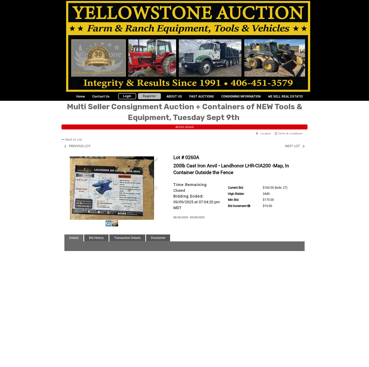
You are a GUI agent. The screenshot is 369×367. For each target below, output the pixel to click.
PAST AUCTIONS (201, 96)
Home (80, 96)
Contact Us (101, 96)
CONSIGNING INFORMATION (241, 96)
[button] (156, 160)
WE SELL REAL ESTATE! (285, 96)
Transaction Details (127, 238)
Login (127, 96)
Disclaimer (158, 238)
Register (149, 96)
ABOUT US (174, 96)
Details (74, 238)
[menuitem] (81, 96)
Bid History (96, 238)
